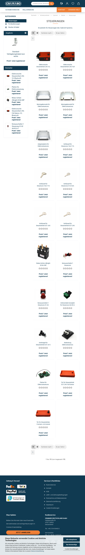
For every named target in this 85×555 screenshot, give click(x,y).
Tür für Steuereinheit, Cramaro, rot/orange (43, 423)
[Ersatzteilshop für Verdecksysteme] (14, 3)
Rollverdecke (28, 10)
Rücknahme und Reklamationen (56, 498)
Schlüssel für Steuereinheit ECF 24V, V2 (43, 224)
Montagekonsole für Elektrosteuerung (43, 105)
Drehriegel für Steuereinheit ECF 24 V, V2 (43, 343)
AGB (47, 491)
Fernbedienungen (14, 24)
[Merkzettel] (73, 3)
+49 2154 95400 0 (54, 528)
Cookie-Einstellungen (71, 549)
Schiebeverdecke (12, 10)
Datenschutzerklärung (37, 551)
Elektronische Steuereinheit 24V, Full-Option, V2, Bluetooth (67, 65)
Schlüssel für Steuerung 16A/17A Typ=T (43, 184)
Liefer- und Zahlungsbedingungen (57, 495)
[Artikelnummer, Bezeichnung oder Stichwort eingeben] (51, 3)
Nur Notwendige (71, 544)
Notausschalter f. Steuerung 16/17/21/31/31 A (68, 264)
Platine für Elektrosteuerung (43, 383)
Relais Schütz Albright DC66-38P (43, 264)
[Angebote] (25, 33)
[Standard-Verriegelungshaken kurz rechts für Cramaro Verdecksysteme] (16, 42)
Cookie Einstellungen (52, 508)
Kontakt (61, 10)
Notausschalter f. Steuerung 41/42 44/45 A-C (43, 304)
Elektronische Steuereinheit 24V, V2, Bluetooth (43, 65)
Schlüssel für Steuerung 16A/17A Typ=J (67, 145)
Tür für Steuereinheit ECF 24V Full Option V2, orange (67, 383)
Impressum (49, 505)
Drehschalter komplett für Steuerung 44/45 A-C (67, 304)
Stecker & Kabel (13, 27)
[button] (61, 3)
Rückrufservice (51, 485)
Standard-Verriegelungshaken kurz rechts (16, 54)
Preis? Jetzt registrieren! (16, 61)
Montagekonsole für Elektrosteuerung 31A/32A (67, 105)
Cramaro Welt (74, 10)
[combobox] (47, 33)
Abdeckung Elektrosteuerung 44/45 (67, 343)
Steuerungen (12, 21)
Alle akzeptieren (71, 539)
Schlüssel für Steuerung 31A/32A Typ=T (67, 184)
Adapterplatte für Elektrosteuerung (43, 145)
